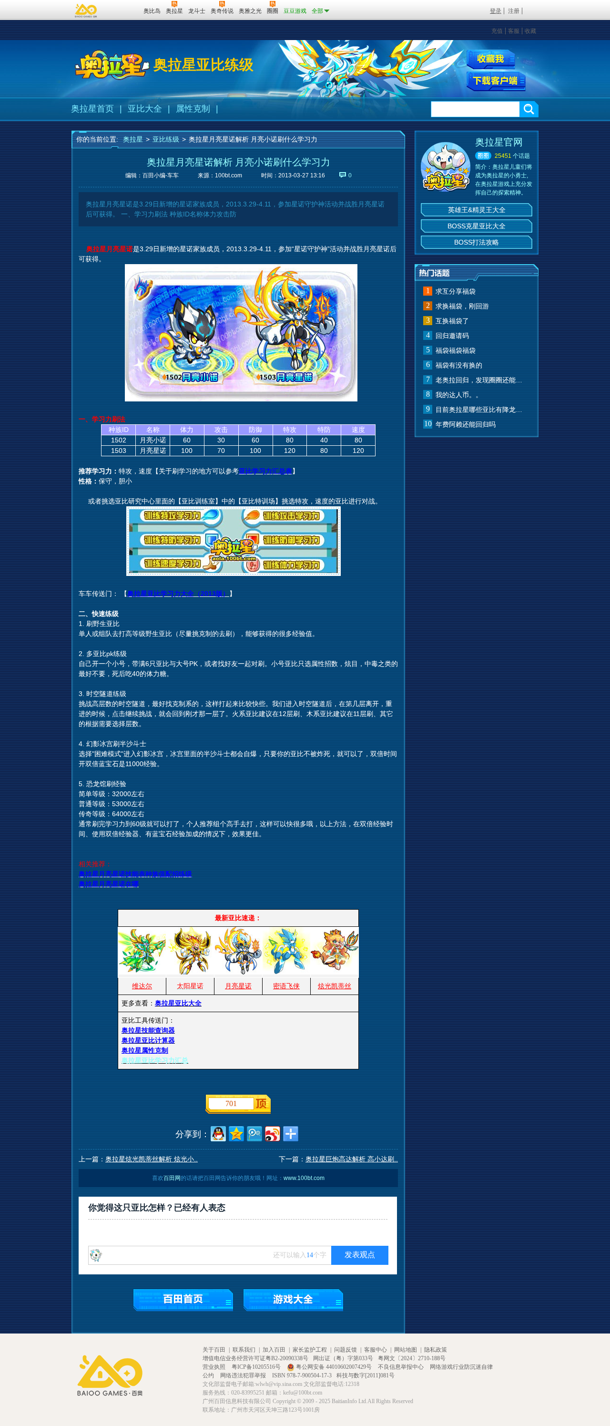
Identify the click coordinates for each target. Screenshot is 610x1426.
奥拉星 (133, 139)
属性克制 (193, 108)
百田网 (122, 10)
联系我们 (244, 1349)
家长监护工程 (310, 1349)
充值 (497, 31)
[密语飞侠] (286, 972)
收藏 (530, 31)
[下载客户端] (496, 82)
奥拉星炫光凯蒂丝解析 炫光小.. (151, 1159)
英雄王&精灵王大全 (477, 210)
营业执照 (215, 1367)
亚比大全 (145, 108)
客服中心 (375, 1349)
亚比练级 (165, 139)
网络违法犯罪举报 (243, 1375)
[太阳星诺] (190, 972)
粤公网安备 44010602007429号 (334, 1367)
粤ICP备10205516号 (257, 1367)
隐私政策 (435, 1349)
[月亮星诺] (238, 972)
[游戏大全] (293, 1300)
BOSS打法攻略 (476, 242)
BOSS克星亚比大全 (476, 226)
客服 (513, 31)
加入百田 (274, 1349)
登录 (495, 11)
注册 (513, 11)
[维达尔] (142, 972)
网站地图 (405, 1349)
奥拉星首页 (92, 108)
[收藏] (491, 59)
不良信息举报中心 (401, 1367)
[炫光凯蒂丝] (334, 972)
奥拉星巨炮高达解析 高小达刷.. (351, 1159)
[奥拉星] (112, 65)
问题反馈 (345, 1349)
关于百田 (214, 1349)
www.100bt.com (304, 1178)
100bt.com (228, 175)
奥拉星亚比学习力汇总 (155, 1060)
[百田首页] (183, 1300)
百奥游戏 (86, 10)
